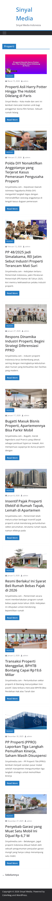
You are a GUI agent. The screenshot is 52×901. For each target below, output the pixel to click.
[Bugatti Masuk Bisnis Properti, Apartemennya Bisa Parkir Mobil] (26, 399)
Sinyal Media (26, 891)
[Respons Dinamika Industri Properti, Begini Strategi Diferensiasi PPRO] (26, 314)
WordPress (21, 895)
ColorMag (7, 895)
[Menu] (4, 33)
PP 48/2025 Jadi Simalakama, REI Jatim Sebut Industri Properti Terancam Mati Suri (24, 259)
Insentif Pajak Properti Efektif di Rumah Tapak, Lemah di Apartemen (24, 505)
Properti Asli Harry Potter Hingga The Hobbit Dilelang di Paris (26, 91)
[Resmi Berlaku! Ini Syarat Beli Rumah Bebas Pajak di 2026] (26, 559)
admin (25, 81)
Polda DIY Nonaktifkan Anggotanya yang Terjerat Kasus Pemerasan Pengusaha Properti (24, 172)
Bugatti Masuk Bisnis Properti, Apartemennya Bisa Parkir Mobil (25, 425)
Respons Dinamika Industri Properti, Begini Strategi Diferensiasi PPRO (24, 343)
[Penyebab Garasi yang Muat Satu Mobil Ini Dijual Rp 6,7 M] (26, 804)
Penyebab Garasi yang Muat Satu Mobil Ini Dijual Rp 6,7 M (23, 831)
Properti (9, 76)
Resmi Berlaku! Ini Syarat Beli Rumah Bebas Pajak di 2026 (25, 585)
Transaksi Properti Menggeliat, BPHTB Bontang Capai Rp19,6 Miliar (23, 668)
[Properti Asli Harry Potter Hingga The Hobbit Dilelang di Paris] (26, 64)
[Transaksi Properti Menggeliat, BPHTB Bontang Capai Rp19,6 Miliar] (26, 638)
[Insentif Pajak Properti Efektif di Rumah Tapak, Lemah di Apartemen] (26, 479)
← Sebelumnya (10, 874)
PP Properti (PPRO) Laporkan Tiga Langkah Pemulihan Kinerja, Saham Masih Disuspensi (25, 749)
